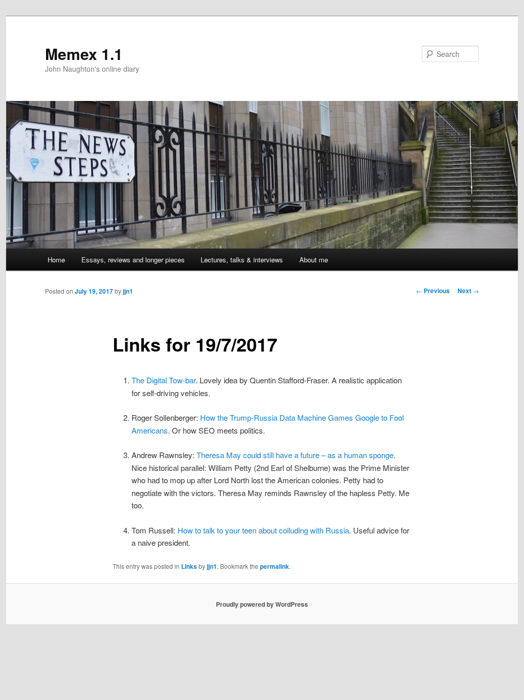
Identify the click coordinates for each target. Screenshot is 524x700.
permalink (274, 566)
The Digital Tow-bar (163, 380)
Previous (433, 290)
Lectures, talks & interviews (242, 259)
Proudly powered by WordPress (262, 604)
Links (189, 566)
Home (56, 259)
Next (468, 290)
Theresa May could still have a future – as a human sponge (295, 454)
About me (313, 259)
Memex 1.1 (84, 54)
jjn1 (128, 291)
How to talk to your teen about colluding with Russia (263, 530)
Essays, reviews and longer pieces (133, 259)
